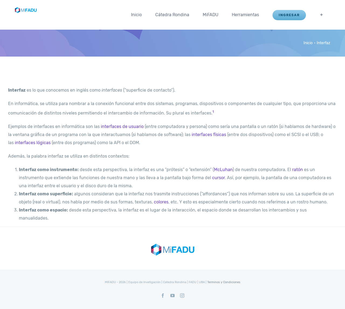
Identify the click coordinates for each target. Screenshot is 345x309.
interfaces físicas (209, 134)
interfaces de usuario (122, 126)
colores (161, 201)
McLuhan (223, 169)
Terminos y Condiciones (223, 282)
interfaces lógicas (33, 142)
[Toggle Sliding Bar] (321, 15)
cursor (218, 177)
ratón (297, 169)
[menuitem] (136, 15)
